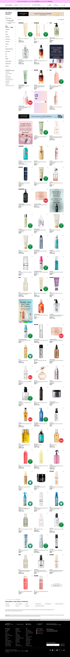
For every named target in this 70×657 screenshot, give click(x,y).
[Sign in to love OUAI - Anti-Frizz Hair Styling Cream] (47, 513)
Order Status (17, 634)
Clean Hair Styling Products (36, 616)
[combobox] (22, 5)
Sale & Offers (63, 8)
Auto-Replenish (18, 639)
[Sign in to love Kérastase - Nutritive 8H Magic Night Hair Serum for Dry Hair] (47, 45)
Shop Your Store (18, 644)
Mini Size (41, 8)
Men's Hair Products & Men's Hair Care (29, 615)
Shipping (27, 634)
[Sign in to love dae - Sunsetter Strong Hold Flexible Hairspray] (32, 450)
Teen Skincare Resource (29, 645)
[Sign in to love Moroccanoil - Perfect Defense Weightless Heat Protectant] (32, 146)
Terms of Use (11, 650)
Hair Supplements (8, 78)
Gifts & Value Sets (51, 8)
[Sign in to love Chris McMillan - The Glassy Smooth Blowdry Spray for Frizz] (47, 408)
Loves (16, 643)
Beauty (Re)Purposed (8, 644)
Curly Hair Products (14, 615)
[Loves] (62, 5)
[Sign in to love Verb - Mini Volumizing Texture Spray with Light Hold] (47, 576)
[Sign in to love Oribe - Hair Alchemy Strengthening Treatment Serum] (47, 450)
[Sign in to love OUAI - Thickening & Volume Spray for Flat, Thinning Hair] (32, 513)
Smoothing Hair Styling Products (27, 616)
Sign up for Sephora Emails (50, 642)
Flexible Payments (28, 643)
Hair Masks (7, 72)
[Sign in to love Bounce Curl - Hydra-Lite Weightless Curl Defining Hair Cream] (47, 146)
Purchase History (18, 635)
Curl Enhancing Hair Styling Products (16, 616)
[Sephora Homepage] (9, 5)
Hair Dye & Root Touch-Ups (10, 85)
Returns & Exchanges (28, 631)
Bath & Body (36, 8)
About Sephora (7, 630)
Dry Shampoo (8, 81)
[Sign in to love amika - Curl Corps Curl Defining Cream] (32, 534)
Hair (32, 8)
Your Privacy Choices (23, 650)
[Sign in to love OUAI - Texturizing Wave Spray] (63, 429)
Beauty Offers (17, 640)
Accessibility (27, 644)
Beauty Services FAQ (28, 639)
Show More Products (56, 585)
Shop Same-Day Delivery (19, 645)
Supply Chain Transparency (8, 635)
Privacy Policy (7, 650)
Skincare (23, 8)
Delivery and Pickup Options (29, 632)
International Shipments (29, 636)
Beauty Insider (17, 630)
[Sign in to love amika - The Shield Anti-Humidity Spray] (32, 345)
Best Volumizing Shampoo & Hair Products (52, 615)
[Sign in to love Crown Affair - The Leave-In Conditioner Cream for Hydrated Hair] (63, 513)
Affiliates (6, 636)
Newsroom (6, 631)
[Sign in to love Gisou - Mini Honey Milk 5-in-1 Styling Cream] (63, 214)
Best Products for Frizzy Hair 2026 (41, 615)
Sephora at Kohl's (28, 640)
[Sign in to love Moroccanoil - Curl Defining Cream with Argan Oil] (63, 235)
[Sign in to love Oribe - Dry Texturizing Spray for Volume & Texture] (47, 387)
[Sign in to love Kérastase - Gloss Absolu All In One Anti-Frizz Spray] (63, 91)
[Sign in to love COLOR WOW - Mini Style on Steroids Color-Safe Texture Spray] (47, 345)
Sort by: (61, 19)
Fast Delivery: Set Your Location (11, 23)
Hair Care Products (20, 615)
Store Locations (28, 641)
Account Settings (18, 636)
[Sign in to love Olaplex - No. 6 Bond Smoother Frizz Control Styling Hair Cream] (32, 256)
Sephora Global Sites (8, 640)
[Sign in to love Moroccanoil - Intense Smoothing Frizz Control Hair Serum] (63, 256)
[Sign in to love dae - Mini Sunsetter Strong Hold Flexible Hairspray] (32, 576)
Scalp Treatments (8, 76)
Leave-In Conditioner (9, 73)
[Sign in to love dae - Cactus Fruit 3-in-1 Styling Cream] (32, 23)
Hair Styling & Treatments (10, 10)
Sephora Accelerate (7, 643)
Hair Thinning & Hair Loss (9, 79)
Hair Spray (7, 84)
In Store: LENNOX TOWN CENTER (11, 20)
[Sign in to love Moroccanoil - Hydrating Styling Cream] (47, 429)
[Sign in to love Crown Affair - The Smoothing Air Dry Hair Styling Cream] (47, 121)
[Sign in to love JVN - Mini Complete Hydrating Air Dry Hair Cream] (47, 167)
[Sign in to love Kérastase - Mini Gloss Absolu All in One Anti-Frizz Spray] (63, 471)
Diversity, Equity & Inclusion (8, 641)
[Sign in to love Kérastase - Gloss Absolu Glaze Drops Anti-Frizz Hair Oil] (47, 366)
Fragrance (28, 8)
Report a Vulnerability (8, 645)
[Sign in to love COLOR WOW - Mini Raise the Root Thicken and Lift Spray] (63, 408)
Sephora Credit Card (18, 631)
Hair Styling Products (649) (10, 70)
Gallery (16, 632)
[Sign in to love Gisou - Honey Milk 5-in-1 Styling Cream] (32, 235)
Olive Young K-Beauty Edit (12, 8)
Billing (26, 635)
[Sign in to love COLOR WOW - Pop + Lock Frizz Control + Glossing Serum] (63, 534)
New (6, 8)
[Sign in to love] (63, 23)
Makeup (19, 8)
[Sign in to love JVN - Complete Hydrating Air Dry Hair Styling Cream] (47, 278)
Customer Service (28, 630)
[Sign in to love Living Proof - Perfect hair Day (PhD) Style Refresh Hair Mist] (47, 534)
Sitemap (19, 650)
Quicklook (25, 58)
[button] (10, 27)
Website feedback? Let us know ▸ (35, 619)
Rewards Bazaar (18, 641)
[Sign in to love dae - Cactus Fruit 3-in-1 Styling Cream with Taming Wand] (47, 23)
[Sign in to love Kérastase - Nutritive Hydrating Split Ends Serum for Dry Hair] (63, 167)
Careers (6, 632)
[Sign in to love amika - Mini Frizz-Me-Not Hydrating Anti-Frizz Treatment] (32, 471)
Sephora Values (7, 634)
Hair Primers (7, 82)
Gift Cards (57, 8)
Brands (46, 8)
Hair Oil (7, 75)
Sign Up (62, 644)
